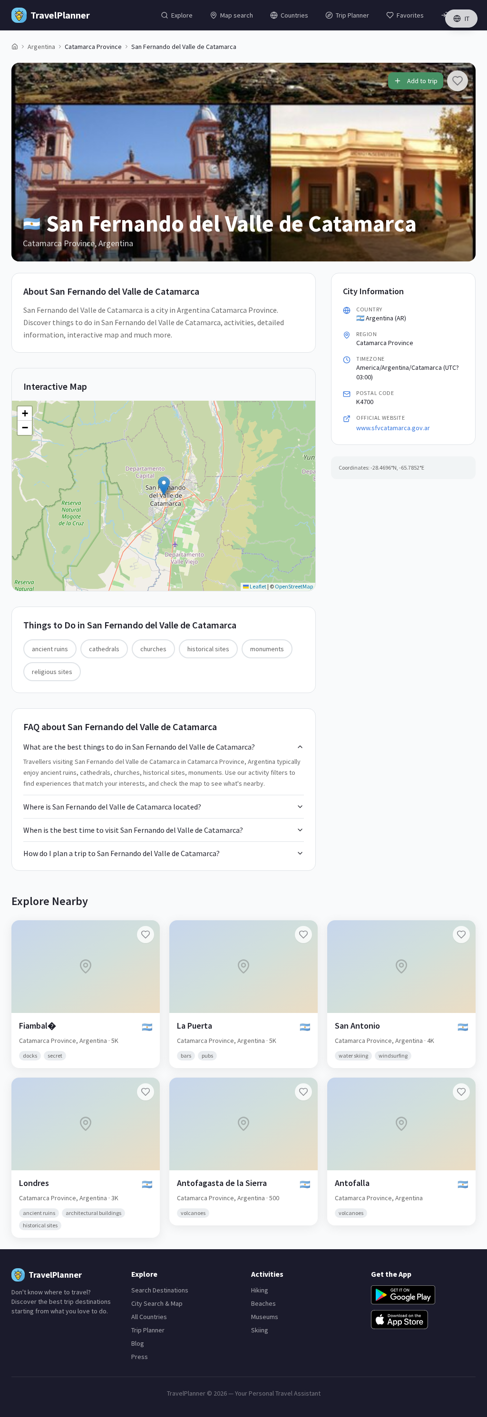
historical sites (208, 649)
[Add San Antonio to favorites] (461, 934)
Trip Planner (148, 1330)
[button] (164, 486)
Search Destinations (159, 1290)
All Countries (149, 1316)
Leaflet (257, 586)
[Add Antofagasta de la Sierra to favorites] (303, 1091)
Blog (137, 1343)
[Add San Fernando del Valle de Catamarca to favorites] (457, 80)
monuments (267, 649)
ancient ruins (50, 649)
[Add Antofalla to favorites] (461, 1091)
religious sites (52, 671)
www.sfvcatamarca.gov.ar (393, 428)
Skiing (259, 1330)
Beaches (263, 1303)
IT (467, 18)
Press (139, 1356)
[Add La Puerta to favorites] (303, 934)
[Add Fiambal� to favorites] (145, 934)
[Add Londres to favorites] (145, 1091)
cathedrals (104, 649)
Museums (264, 1316)
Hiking (259, 1290)
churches (153, 649)
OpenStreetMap (294, 586)
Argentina (41, 46)
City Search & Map (157, 1303)
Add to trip (422, 81)
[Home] (14, 46)
